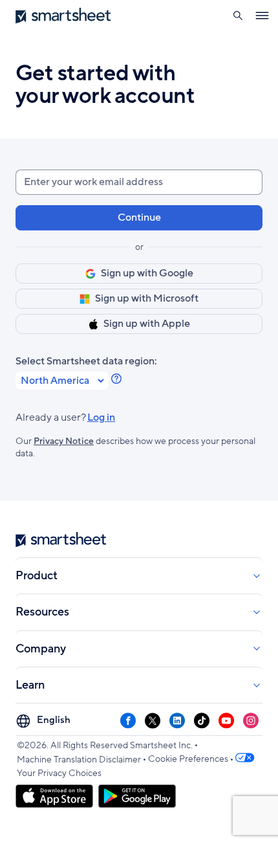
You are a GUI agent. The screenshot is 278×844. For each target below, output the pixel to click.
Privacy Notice (64, 441)
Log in (65, 418)
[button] (237, 15)
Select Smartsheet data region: (86, 361)
